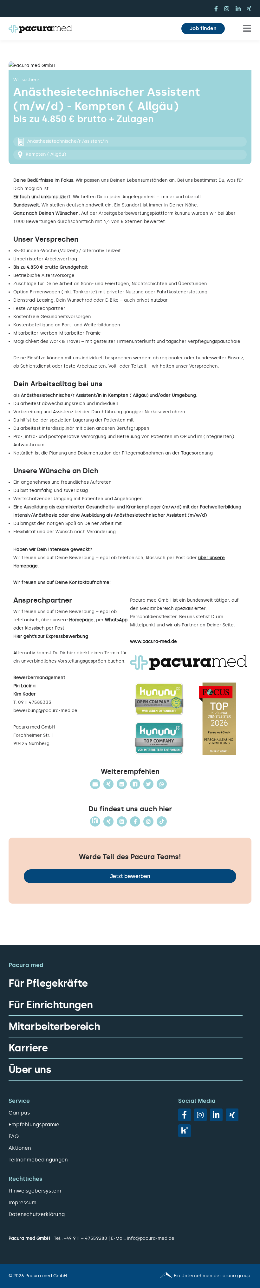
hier (71, 653)
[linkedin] (238, 8)
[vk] (184, 1130)
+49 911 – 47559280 (85, 1238)
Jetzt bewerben (130, 876)
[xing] (249, 8)
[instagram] (226, 8)
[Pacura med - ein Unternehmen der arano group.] (193, 1276)
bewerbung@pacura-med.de (45, 710)
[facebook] (216, 8)
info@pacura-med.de (150, 1238)
